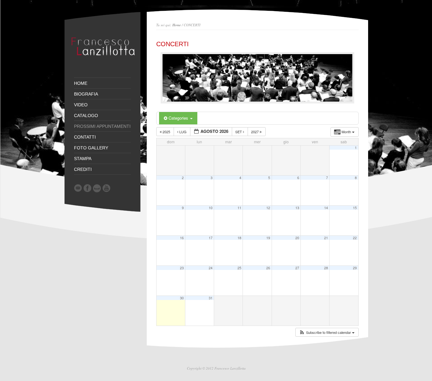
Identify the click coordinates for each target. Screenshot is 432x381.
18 (239, 237)
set (239, 131)
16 (182, 237)
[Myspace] (97, 188)
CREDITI (83, 169)
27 (297, 267)
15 (355, 207)
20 (297, 237)
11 (239, 207)
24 (211, 267)
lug (183, 131)
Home (176, 24)
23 (182, 267)
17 (211, 237)
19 (268, 237)
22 (355, 237)
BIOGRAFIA (86, 94)
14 (326, 207)
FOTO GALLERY (91, 148)
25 (239, 267)
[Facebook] (87, 188)
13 (297, 207)
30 (182, 298)
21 (326, 237)
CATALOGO (86, 115)
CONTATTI (85, 137)
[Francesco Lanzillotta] (105, 61)
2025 (166, 131)
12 (268, 207)
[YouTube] (106, 188)
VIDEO (81, 105)
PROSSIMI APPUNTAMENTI (102, 126)
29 (355, 267)
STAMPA (82, 158)
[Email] (78, 188)
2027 (255, 131)
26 (268, 267)
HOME (80, 83)
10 (211, 207)
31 (211, 298)
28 (326, 267)
